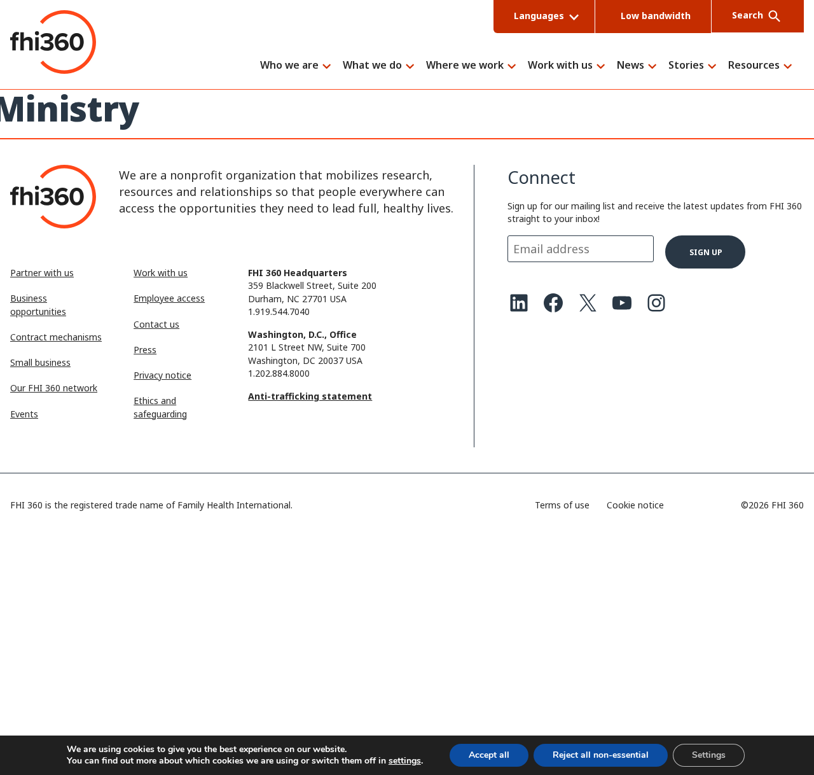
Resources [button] (754, 66)
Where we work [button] (465, 66)
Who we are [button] (289, 66)
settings (405, 761)
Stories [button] (686, 66)
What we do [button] (372, 66)
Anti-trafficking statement (310, 396)
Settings (709, 755)
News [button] (630, 66)
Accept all (489, 755)
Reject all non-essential (601, 755)
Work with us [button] (560, 66)
